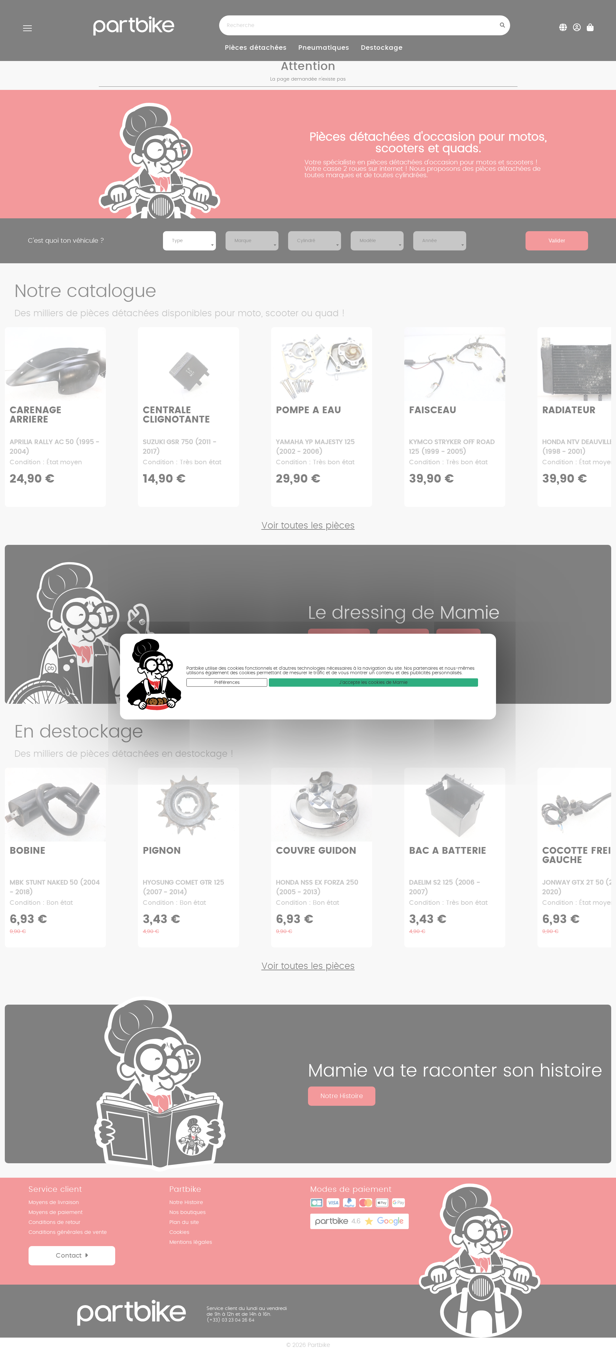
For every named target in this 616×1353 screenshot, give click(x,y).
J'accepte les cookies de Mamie (373, 682)
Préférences (227, 682)
